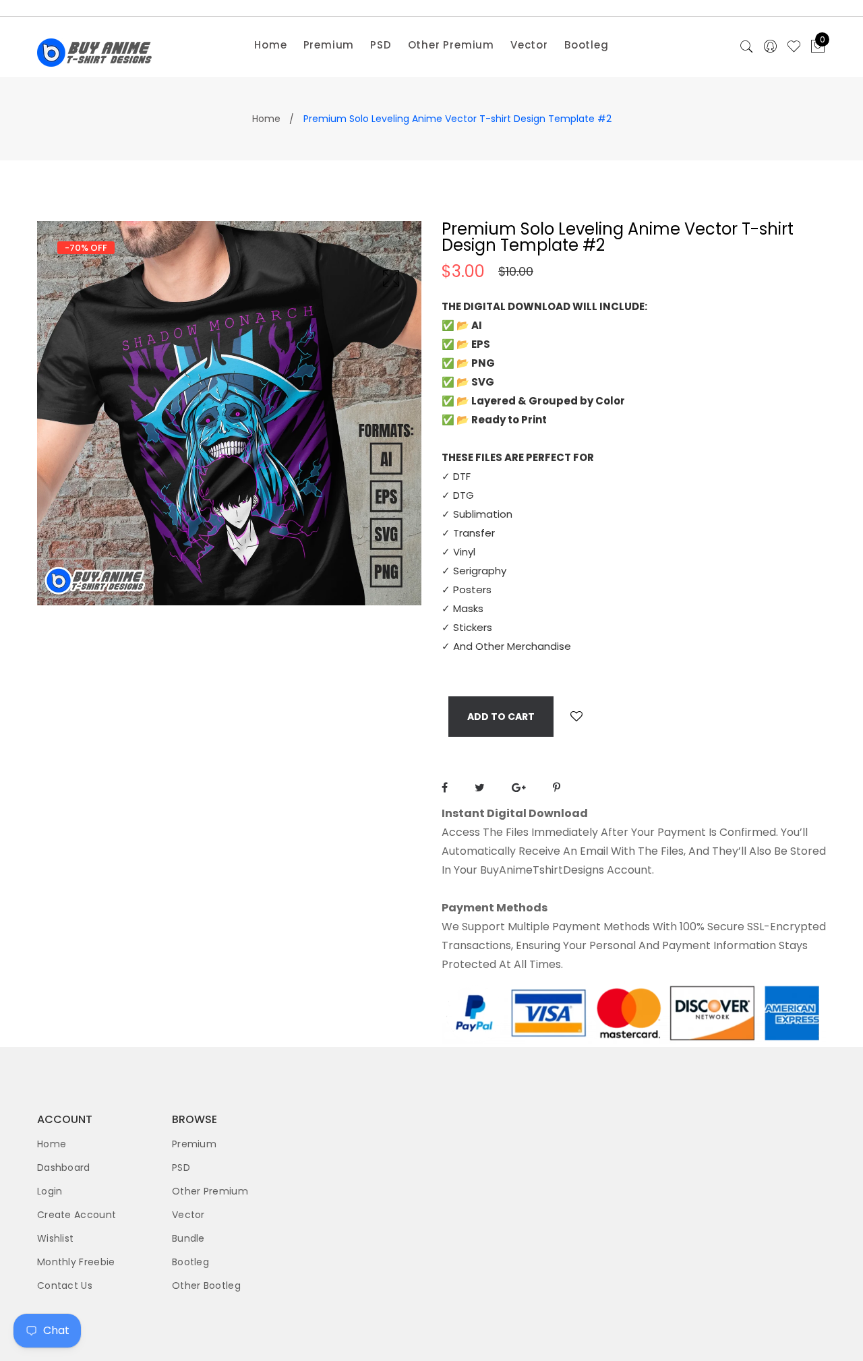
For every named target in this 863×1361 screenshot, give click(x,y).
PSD (380, 45)
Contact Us (64, 1285)
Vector (529, 45)
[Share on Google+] (519, 787)
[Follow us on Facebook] (445, 787)
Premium (329, 45)
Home (270, 45)
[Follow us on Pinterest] (556, 787)
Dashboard (63, 1167)
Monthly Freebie (76, 1262)
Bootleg (586, 45)
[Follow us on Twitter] (480, 787)
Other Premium (451, 45)
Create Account (76, 1214)
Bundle (188, 1238)
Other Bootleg (206, 1285)
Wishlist (55, 1238)
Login (50, 1191)
